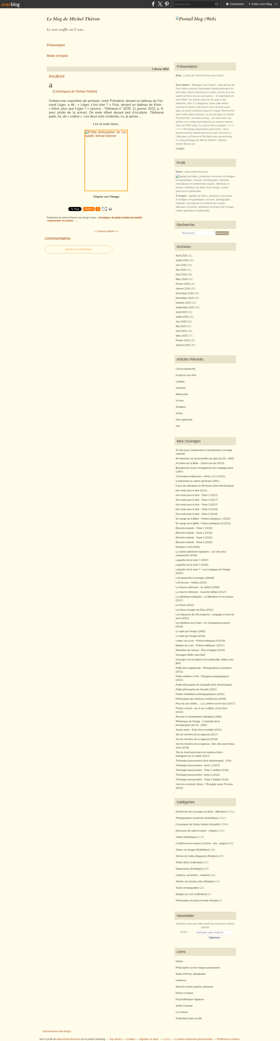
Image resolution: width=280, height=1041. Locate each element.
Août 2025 (182, 312)
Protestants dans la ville (189, 1018)
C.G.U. (167, 1039)
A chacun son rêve (186, 375)
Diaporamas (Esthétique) (190, 868)
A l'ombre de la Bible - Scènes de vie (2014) (200, 463)
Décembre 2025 (185, 293)
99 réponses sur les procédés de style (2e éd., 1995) (205, 458)
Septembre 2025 (185, 307)
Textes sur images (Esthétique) (193, 849)
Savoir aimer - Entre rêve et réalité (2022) (199, 729)
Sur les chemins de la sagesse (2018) (197, 739)
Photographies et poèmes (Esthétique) (197, 818)
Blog (178, 75)
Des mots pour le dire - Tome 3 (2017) (197, 504)
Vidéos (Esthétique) (187, 837)
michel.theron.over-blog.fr (57, 1031)
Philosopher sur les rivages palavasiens (198, 967)
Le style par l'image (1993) (190, 631)
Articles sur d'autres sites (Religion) (195, 881)
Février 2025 (183, 340)
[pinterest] (166, 4)
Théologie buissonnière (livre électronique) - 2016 (203, 760)
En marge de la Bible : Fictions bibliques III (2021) (203, 523)
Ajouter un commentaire (78, 249)
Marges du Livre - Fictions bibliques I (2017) (200, 645)
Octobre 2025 (183, 302)
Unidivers (181, 980)
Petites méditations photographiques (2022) (200, 694)
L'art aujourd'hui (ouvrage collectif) (195, 577)
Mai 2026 (181, 269)
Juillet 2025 (182, 316)
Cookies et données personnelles (194, 1039)
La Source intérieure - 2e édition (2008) (198, 587)
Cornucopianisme (186, 368)
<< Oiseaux (100, 231)
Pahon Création (184, 993)
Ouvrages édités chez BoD (190, 654)
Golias (179, 961)
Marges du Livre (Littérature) (191, 894)
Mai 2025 (181, 326)
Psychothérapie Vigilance (190, 999)
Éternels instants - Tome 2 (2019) (194, 532)
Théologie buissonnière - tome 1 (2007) (198, 765)
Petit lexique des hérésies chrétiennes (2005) (201, 698)
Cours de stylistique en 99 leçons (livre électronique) (205, 485)
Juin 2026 (181, 265)
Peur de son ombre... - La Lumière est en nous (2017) (205, 703)
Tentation (181, 407)
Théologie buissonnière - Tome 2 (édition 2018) (202, 779)
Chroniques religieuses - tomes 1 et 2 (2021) (200, 476)
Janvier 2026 (183, 288)
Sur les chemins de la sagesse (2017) (197, 734)
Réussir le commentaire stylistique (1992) (199, 716)
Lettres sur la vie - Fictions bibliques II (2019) (200, 640)
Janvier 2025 (183, 345)
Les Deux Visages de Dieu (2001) (194, 609)
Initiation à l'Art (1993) (188, 547)
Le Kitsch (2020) (185, 605)
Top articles (115, 1039)
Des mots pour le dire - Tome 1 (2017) (197, 495)
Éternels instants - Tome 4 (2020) (194, 542)
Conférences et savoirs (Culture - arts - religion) (202, 843)
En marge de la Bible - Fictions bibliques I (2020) (203, 518)
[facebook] (153, 4)
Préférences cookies (228, 1039)
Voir (178, 426)
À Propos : (182, 195)
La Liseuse (182, 1012)
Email (184, 932)
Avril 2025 (182, 331)
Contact (180, 148)
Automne (181, 388)
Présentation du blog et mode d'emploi (197, 900)
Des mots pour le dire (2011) (191, 490)
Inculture (57, 76)
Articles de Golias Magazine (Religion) (197, 856)
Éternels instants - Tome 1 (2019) (194, 528)
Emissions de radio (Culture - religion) (197, 830)
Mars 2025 (182, 335)
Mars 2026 (182, 279)
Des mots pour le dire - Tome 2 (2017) (197, 499)
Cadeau (180, 381)
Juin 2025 (181, 321)
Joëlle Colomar (184, 1005)
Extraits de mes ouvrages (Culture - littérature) (201, 811)
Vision (179, 413)
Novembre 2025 (185, 298)
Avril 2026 (182, 274)
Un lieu (180, 400)
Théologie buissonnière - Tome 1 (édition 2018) (202, 770)
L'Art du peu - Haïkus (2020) (191, 582)
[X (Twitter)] (160, 4)
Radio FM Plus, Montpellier (191, 974)
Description (183, 85)
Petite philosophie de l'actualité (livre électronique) (204, 684)
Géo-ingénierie (184, 419)
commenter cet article (60, 220)
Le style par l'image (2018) (190, 636)
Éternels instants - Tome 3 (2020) (194, 537)
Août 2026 (182, 255)
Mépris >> (112, 231)
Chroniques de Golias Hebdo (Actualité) (120, 217)
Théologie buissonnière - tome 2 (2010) (198, 774)
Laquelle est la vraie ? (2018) (192, 564)
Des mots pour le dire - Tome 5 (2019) (197, 514)
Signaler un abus (149, 1039)
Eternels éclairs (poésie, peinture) (194, 986)
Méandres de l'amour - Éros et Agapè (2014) (200, 650)
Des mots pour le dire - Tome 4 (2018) (197, 509)
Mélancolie (182, 394)
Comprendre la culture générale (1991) (197, 481)
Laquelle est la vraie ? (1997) (192, 560)
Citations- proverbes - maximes (193, 875)
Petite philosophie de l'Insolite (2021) (196, 689)
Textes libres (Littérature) (189, 862)
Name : (180, 171)
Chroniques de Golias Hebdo (74, 91)
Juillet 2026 (182, 260)
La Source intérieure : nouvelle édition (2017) (201, 592)
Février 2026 (183, 284)
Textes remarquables (187, 887)
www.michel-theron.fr (68, 1039)
